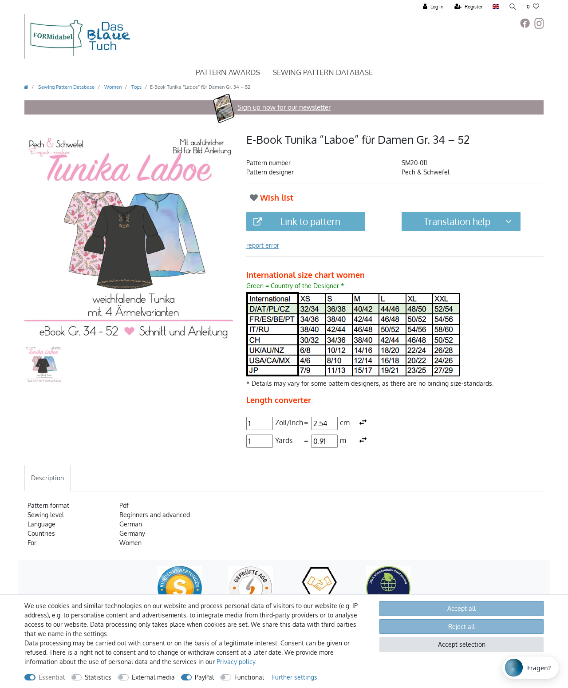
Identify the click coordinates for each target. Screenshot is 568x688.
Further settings (294, 677)
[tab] (47, 478)
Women (112, 86)
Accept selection (461, 644)
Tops (136, 86)
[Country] (496, 7)
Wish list (275, 197)
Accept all (461, 608)
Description (47, 478)
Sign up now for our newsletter (284, 107)
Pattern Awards (228, 72)
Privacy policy (236, 661)
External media (153, 677)
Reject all (461, 626)
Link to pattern (310, 221)
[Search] (513, 7)
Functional (249, 677)
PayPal (204, 677)
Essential (52, 677)
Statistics (98, 677)
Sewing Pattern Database (322, 72)
